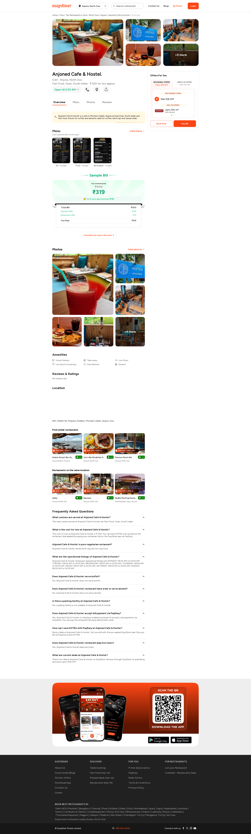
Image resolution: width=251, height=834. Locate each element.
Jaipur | (152, 808)
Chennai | (96, 808)
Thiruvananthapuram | (67, 815)
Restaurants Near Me (101, 782)
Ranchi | (83, 811)
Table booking (97, 767)
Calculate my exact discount (97, 235)
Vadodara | (178, 811)
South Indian (80, 83)
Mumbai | (73, 808)
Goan (68, 83)
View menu (136, 131)
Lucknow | (183, 808)
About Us (60, 767)
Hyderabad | (170, 808)
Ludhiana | (156, 811)
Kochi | (59, 811)
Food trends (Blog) (65, 772)
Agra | (160, 808)
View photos (135, 249)
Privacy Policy (136, 787)
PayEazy (133, 772)
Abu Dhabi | (117, 815)
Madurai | (105, 815)
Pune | (105, 808)
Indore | (146, 811)
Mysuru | (167, 811)
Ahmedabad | (141, 808)
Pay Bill (184, 123)
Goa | (130, 808)
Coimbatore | (71, 811)
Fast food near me (100, 772)
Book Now (161, 123)
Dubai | (123, 808)
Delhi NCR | (61, 808)
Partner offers (63, 777)
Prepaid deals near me (102, 777)
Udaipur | (95, 815)
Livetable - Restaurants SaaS (180, 772)
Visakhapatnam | (97, 811)
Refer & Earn (135, 777)
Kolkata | (114, 808)
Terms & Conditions (139, 782)
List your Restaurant (176, 767)
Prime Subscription (139, 767)
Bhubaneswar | (134, 811)
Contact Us (153, 6)
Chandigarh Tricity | (134, 815)
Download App (63, 782)
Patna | (110, 811)
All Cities (171, 815)
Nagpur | (84, 815)
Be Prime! (177, 6)
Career (58, 792)
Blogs (166, 6)
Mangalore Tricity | (156, 815)
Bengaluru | (85, 808)
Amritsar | (120, 811)
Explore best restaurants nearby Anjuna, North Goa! (80, 819)
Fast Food (58, 83)
